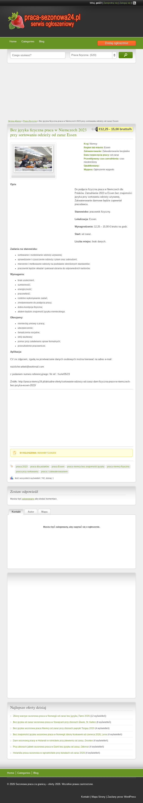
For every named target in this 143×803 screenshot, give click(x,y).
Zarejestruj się (111, 3)
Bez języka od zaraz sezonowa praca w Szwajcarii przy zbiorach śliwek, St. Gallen (54, 722)
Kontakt (85, 796)
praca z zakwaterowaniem (54, 471)
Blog (41, 41)
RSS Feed (134, 2)
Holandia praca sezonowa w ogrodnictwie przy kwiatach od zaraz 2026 (49, 753)
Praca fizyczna (30, 121)
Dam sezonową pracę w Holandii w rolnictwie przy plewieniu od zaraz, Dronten (53, 740)
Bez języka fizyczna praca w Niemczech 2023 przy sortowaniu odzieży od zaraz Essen (48, 132)
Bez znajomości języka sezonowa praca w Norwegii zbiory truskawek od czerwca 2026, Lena (60, 734)
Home (13, 41)
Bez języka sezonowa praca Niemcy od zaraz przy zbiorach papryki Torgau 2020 (53, 728)
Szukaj (126, 55)
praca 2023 (22, 466)
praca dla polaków (39, 466)
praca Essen (58, 466)
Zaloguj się (125, 3)
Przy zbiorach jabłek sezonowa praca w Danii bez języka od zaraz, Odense (51, 746)
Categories (27, 41)
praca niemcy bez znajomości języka (85, 466)
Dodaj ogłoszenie (116, 43)
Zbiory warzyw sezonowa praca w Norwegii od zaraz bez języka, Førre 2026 (51, 716)
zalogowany (28, 499)
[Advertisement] (71, 91)
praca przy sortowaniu (27, 471)
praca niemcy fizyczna (118, 466)
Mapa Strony (98, 796)
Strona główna (14, 121)
